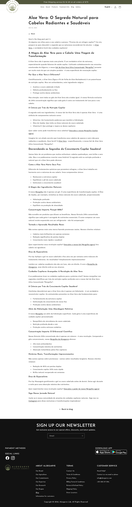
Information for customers (45, 496)
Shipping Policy (71, 489)
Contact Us (70, 471)
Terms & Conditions (73, 474)
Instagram (33, 401)
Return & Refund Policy (74, 485)
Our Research (40, 485)
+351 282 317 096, (103, 482)
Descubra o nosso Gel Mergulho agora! (79, 244)
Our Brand (39, 471)
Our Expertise (41, 482)
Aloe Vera (63, 141)
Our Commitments (42, 478)
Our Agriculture (41, 474)
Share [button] (33, 34)
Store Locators (71, 492)
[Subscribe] (82, 435)
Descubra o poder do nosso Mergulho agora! (82, 389)
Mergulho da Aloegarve (59, 339)
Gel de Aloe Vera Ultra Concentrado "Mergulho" (74, 67)
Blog (37, 492)
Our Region (40, 489)
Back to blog (67, 409)
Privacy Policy (71, 478)
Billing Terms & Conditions (75, 482)
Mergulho (39, 192)
